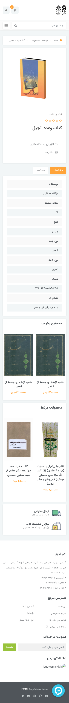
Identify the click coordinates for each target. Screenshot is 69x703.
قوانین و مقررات (57, 620)
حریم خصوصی (58, 613)
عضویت (9, 647)
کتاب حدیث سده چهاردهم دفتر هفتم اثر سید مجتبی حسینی (18, 470)
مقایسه (49, 152)
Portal (24, 689)
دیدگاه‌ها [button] (41, 170)
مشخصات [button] (58, 170)
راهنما (30, 613)
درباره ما (62, 606)
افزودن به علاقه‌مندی (42, 144)
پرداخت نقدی (26, 620)
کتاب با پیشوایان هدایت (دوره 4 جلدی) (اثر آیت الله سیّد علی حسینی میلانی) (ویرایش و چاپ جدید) (50, 475)
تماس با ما (28, 606)
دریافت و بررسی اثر (55, 627)
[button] (15, 10)
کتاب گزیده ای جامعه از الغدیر (50, 384)
